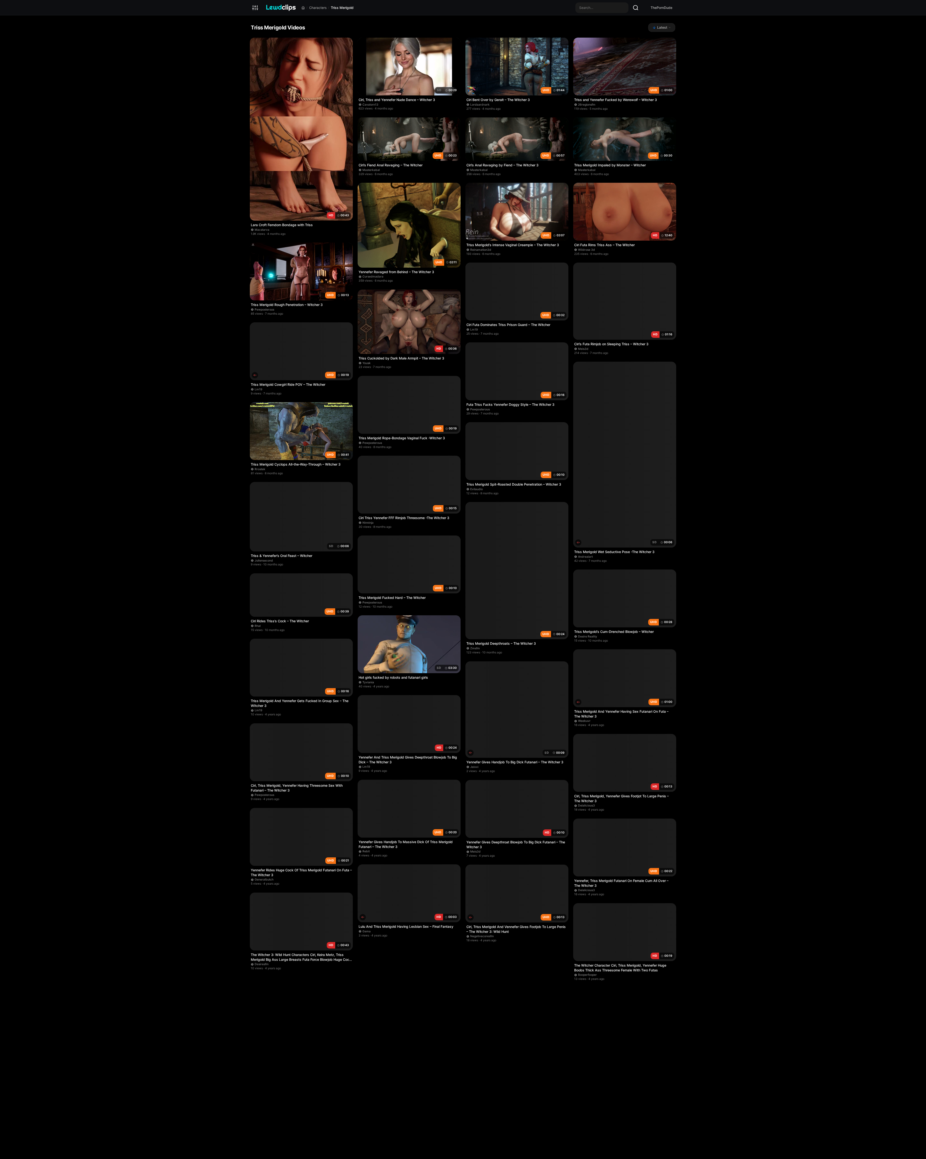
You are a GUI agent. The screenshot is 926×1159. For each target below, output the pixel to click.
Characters (318, 8)
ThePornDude (661, 8)
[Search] (635, 7)
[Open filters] (255, 7)
